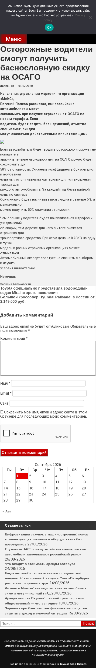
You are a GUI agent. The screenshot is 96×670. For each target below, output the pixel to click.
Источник (8, 276)
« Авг (7, 511)
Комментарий (13, 338)
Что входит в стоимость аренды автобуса (40, 564)
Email (5, 393)
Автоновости (22, 284)
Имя (5, 383)
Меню (14, 39)
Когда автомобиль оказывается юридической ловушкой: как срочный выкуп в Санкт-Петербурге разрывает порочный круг (47, 578)
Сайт (4, 403)
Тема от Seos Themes (73, 664)
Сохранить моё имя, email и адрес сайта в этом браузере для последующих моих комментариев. (43, 414)
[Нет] (90, 17)
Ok (49, 27)
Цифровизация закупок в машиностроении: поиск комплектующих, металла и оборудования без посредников (46, 539)
